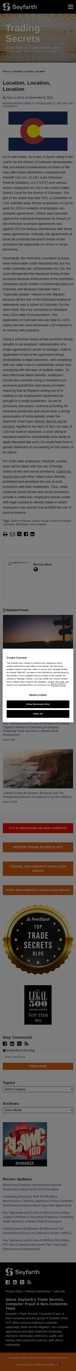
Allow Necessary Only (38, 704)
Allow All (38, 714)
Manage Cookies (38, 695)
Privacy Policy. (58, 685)
